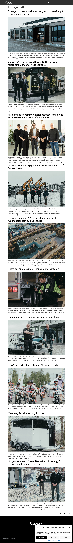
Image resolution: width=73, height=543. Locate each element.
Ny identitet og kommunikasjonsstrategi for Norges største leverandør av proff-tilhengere (35, 116)
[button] (70, 527)
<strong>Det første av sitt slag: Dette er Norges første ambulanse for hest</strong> (33, 63)
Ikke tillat (53, 537)
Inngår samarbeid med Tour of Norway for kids (33, 365)
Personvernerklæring (55, 540)
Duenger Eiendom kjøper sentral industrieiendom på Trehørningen (36, 167)
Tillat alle (41, 537)
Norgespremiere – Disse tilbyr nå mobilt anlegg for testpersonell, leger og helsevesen (35, 462)
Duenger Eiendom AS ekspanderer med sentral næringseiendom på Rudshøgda (33, 219)
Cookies (49, 540)
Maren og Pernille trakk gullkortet (26, 413)
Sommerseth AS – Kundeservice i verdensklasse (34, 317)
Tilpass (65, 537)
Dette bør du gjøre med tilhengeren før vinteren (33, 269)
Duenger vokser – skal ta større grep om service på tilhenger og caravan (35, 12)
